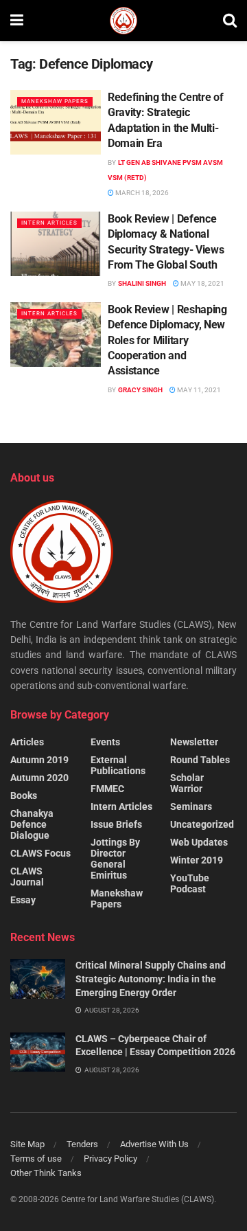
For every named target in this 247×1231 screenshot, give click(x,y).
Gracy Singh (140, 390)
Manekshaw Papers (55, 101)
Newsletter (194, 741)
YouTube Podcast (189, 883)
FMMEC (107, 788)
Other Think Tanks (46, 1173)
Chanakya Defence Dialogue (32, 824)
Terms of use (36, 1158)
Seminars (191, 806)
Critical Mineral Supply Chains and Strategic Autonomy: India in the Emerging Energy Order (150, 978)
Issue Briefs (116, 824)
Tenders (82, 1144)
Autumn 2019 (39, 759)
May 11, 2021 (198, 390)
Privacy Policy (110, 1158)
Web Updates (199, 842)
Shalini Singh (142, 283)
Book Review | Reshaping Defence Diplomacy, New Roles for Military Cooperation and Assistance (167, 340)
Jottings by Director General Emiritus (115, 859)
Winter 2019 (196, 860)
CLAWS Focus (40, 853)
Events (105, 741)
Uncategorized (202, 824)
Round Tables (200, 759)
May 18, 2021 (201, 283)
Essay (23, 899)
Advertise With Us (154, 1144)
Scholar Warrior (187, 783)
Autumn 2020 (39, 777)
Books (23, 795)
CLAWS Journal (27, 877)
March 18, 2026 (141, 192)
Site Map (27, 1144)
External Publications (118, 765)
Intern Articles (49, 223)
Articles (27, 741)
